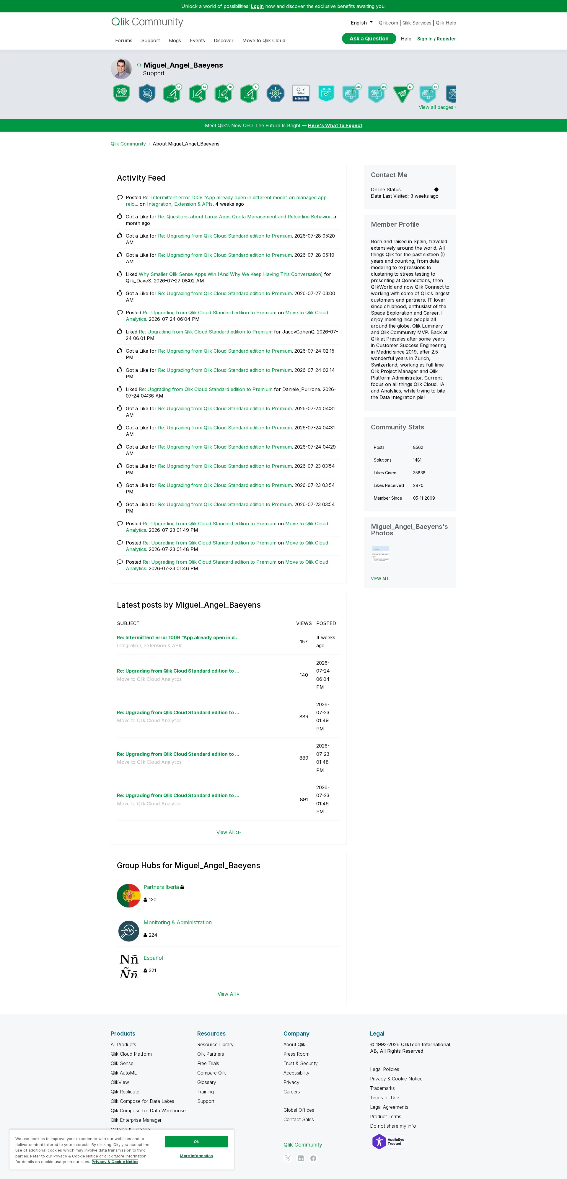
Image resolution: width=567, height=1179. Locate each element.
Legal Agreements (389, 1107)
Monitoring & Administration (178, 922)
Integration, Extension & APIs (180, 204)
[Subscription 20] (224, 93)
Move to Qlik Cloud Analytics (149, 679)
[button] (380, 554)
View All (227, 994)
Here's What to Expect (335, 125)
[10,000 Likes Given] (377, 93)
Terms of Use (384, 1097)
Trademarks (382, 1088)
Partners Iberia (161, 887)
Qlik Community (128, 144)
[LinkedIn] (300, 1158)
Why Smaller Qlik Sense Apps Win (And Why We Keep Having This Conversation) (231, 274)
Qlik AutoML (124, 1073)
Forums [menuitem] (123, 40)
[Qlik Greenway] (121, 93)
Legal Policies (384, 1069)
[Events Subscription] (326, 93)
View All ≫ (228, 832)
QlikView (120, 1082)
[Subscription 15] (198, 93)
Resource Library (215, 1044)
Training (205, 1092)
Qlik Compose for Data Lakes (142, 1101)
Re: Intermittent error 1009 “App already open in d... (178, 637)
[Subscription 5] (249, 93)
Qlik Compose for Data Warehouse (148, 1110)
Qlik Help (446, 23)
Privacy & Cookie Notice (396, 1079)
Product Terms (385, 1116)
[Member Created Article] (147, 93)
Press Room (296, 1054)
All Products (123, 1044)
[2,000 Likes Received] (454, 93)
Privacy (291, 1082)
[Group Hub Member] (275, 93)
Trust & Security (301, 1063)
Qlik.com (388, 23)
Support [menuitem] (150, 40)
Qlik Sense (122, 1063)
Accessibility (296, 1073)
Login (257, 6)
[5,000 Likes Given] (429, 93)
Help (406, 39)
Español (153, 958)
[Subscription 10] (172, 93)
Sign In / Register (436, 39)
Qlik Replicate (125, 1092)
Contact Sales (299, 1119)
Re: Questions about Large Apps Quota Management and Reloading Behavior (244, 217)
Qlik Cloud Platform (131, 1054)
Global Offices (299, 1110)
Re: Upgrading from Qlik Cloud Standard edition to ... (178, 671)
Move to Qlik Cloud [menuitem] (263, 40)
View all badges (436, 107)
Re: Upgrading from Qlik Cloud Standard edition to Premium (225, 236)
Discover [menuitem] (224, 40)
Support (205, 1101)
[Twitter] (288, 1158)
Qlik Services (417, 23)
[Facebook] (313, 1158)
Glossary (206, 1082)
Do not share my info (394, 1126)
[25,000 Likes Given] (352, 93)
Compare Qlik (211, 1073)
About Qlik (294, 1044)
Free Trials (208, 1063)
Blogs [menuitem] (175, 40)
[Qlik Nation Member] (301, 93)
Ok (196, 1141)
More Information (196, 1155)
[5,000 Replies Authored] (403, 93)
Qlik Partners (210, 1054)
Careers (292, 1092)
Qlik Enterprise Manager (136, 1120)
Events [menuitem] (197, 40)
